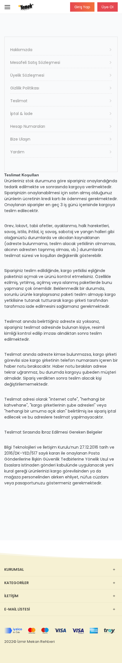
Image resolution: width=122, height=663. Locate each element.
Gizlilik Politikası (24, 88)
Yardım (17, 152)
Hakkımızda (21, 50)
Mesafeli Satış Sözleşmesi (35, 62)
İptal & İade (21, 113)
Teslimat (19, 101)
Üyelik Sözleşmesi (27, 75)
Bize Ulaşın (20, 139)
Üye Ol (107, 7)
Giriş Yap (82, 7)
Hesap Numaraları (27, 126)
